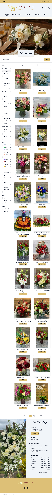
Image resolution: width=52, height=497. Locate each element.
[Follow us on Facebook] (27, 487)
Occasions (36, 14)
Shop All (7, 14)
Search (48, 59)
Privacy (38, 494)
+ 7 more (36, 451)
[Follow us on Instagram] (24, 487)
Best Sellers (27, 14)
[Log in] (45, 8)
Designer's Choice (16, 14)
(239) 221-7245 (6, 1)
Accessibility (43, 494)
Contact (48, 1)
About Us (43, 1)
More (45, 14)
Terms (34, 494)
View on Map (36, 433)
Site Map (48, 494)
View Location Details (43, 472)
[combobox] (44, 65)
